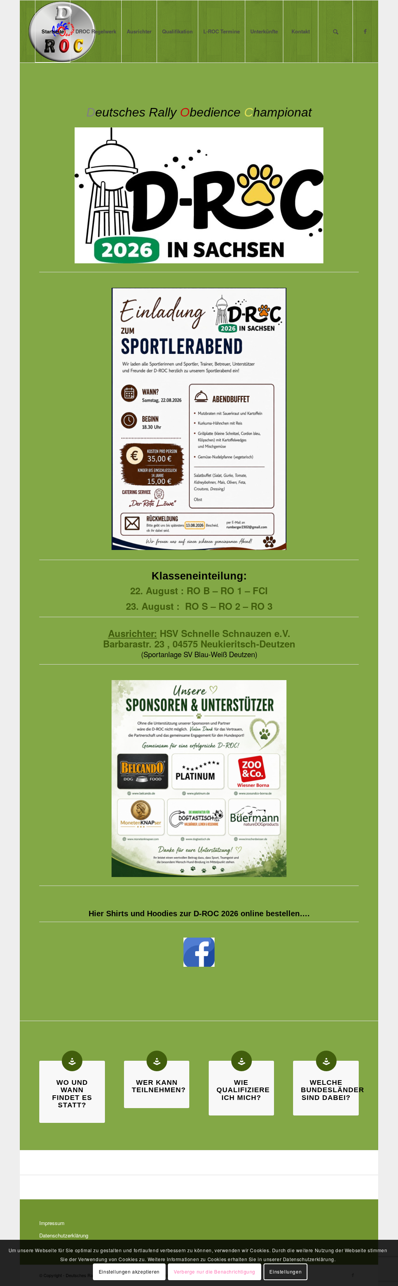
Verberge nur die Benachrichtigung (214, 1271)
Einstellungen (285, 1271)
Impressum (52, 1223)
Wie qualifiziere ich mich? (243, 1090)
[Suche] (335, 31)
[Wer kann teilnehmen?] (157, 1061)
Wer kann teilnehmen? (159, 1086)
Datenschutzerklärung (63, 1235)
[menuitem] (52, 31)
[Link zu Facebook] (365, 31)
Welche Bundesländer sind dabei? (332, 1090)
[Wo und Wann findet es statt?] (72, 1061)
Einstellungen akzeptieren (129, 1271)
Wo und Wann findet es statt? (72, 1094)
